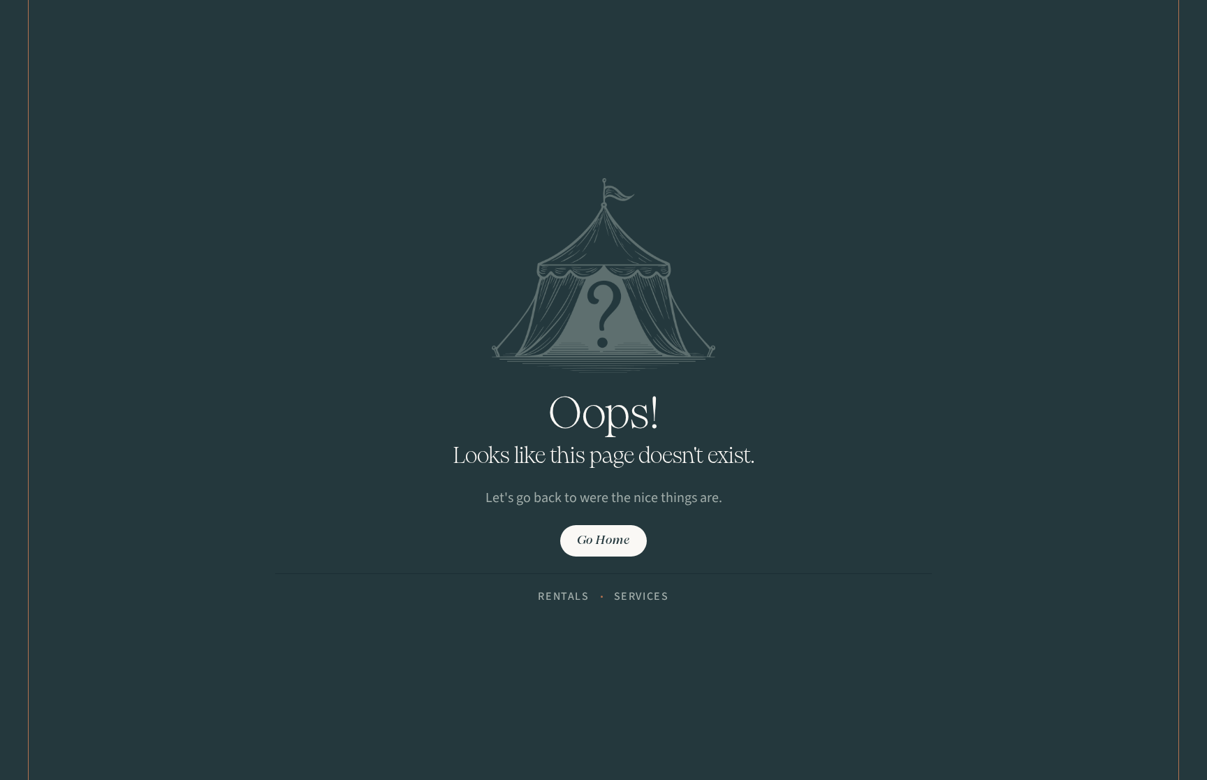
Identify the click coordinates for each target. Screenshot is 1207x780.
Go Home (603, 541)
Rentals (563, 596)
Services (641, 596)
